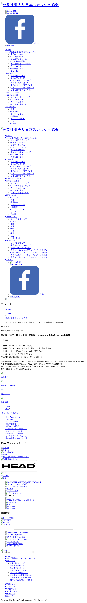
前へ (8, 406)
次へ (7, 409)
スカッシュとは (11, 95)
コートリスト (11, 217)
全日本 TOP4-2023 (18, 54)
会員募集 (14, 112)
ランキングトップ (18, 243)
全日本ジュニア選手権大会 (21, 85)
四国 (12, 236)
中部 (12, 229)
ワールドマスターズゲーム (16, 436)
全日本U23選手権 (12, 426)
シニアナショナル (18, 57)
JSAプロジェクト (18, 119)
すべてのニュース (12, 417)
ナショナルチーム (12, 421)
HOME (8, 50)
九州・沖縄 (15, 238)
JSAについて (10, 107)
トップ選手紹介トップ (20, 140)
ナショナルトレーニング (21, 64)
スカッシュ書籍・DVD (20, 104)
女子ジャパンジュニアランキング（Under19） (29, 252)
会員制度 (14, 202)
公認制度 (14, 116)
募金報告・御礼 (17, 69)
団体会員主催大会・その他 (21, 90)
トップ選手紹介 (21, 138)
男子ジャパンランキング (21, 245)
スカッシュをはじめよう (21, 97)
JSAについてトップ (18, 197)
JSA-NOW (9, 419)
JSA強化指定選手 (18, 61)
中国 (12, 233)
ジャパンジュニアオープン (21, 80)
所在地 (13, 123)
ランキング (10, 240)
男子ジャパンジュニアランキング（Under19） (29, 250)
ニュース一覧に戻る (10, 413)
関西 (12, 231)
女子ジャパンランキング (21, 248)
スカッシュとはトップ (20, 183)
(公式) (14, 11)
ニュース (14, 71)
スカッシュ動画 (17, 102)
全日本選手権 (10, 424)
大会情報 (9, 73)
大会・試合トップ (17, 563)
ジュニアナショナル (19, 59)
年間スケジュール (12, 92)
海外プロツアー (17, 66)
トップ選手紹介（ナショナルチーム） (20, 52)
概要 (12, 109)
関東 (12, 226)
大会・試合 (10, 561)
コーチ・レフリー (18, 114)
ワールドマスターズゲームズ (22, 88)
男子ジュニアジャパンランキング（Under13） (29, 255)
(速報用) (15, 13)
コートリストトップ (19, 219)
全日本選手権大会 (18, 76)
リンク (13, 121)
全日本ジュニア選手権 (14, 433)
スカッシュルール (18, 100)
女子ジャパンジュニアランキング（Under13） (29, 257)
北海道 (13, 221)
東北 (12, 224)
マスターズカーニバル (20, 83)
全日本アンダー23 (18, 78)
